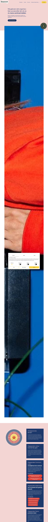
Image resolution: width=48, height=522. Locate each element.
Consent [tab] (13, 255)
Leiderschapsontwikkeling (33, 502)
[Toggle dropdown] (22, 2)
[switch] (20, 264)
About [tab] (34, 255)
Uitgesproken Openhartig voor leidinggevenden (35, 479)
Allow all (34, 267)
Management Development (33, 500)
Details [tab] (24, 255)
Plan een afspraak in (12, 20)
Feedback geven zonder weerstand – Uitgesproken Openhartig (35, 476)
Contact (44, 2)
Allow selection (24, 267)
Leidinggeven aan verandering (33, 498)
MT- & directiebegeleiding (33, 504)
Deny (14, 267)
